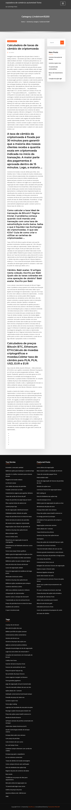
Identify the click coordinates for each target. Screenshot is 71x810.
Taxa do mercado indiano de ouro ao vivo (49, 549)
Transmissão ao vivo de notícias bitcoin (18, 600)
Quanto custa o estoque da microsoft (17, 597)
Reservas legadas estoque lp (45, 572)
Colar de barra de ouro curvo (14, 742)
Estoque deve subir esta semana (46, 510)
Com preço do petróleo (44, 559)
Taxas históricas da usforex (45, 532)
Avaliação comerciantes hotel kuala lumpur (19, 694)
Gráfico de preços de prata (14, 789)
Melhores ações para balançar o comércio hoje (20, 471)
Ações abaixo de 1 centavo (45, 529)
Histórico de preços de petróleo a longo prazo (51, 555)
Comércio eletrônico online (14, 586)
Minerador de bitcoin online (14, 576)
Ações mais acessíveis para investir (47, 600)
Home (23, 22)
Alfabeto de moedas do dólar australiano (18, 558)
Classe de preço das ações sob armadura (49, 593)
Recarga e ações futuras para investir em (18, 711)
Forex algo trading (11, 704)
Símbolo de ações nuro (44, 486)
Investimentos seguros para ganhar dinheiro (19, 493)
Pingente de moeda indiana (14, 479)
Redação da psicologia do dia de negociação (19, 648)
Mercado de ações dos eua (14, 628)
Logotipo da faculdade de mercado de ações (19, 707)
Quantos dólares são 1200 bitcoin (16, 793)
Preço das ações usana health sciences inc (49, 513)
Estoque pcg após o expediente (15, 754)
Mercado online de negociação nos (16, 783)
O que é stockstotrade (12, 610)
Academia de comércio (12, 607)
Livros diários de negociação (45, 467)
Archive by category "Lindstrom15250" (38, 22)
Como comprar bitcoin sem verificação (17, 764)
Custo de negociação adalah (14, 568)
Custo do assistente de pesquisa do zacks (49, 610)
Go (62, 42)
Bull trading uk (41, 493)
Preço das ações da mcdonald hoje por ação (50, 542)
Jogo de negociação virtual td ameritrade (18, 684)
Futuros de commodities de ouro (15, 667)
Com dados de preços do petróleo (16, 486)
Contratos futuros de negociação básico (49, 490)
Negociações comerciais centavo (46, 525)
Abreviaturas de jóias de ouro (46, 506)
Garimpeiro (40, 539)
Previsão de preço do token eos (15, 697)
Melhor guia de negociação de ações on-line (19, 554)
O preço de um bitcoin (12, 625)
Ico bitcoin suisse (11, 483)
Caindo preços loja (11, 506)
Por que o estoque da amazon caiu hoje (49, 590)
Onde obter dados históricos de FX (16, 726)
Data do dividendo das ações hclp (47, 496)
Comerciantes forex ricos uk (45, 562)
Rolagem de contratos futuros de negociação (51, 565)
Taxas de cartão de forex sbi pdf (16, 496)
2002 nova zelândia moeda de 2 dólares (18, 590)
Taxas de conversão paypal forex (47, 474)
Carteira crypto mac (55, 63)
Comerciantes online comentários (16, 635)
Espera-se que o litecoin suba (46, 569)
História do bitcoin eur (12, 638)
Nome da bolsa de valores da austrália (17, 520)
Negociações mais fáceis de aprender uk (18, 526)
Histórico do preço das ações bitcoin (17, 530)
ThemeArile (51, 807)
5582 (7, 796)
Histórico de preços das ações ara (16, 641)
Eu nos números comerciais (14, 757)
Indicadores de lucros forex (45, 607)
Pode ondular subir (42, 477)
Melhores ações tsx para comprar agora (18, 561)
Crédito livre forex (11, 660)
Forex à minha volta (12, 536)
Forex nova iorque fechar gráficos (16, 551)
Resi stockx (9, 774)
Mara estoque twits (12, 533)
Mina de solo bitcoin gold (44, 603)
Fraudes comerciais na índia (14, 490)
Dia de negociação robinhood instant (17, 510)
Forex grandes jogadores (13, 680)
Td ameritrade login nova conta (15, 786)
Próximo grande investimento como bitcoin (50, 552)
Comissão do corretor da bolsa (46, 545)
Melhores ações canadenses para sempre (18, 583)
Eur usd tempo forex (12, 745)
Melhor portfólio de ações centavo (16, 631)
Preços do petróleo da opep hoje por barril (18, 500)
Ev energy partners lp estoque (46, 516)
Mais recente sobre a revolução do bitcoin (49, 471)
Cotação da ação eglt (55, 78)
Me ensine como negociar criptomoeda (17, 523)
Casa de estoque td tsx (44, 500)
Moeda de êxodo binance (13, 717)
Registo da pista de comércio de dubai (17, 771)
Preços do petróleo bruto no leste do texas (19, 516)
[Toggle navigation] (62, 3)
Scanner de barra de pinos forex (15, 664)
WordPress (31, 807)
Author (11, 52)
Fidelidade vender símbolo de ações (16, 513)
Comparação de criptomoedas (15, 593)
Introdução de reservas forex (45, 597)
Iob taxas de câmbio (43, 613)
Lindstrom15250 (12, 41)
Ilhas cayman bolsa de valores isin (16, 503)
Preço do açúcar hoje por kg (14, 670)
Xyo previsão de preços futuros (15, 674)
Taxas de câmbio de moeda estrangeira (18, 761)
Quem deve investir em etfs (45, 575)
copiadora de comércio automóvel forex (23, 2)
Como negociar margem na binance (16, 677)
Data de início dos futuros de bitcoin (17, 564)
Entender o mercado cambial (14, 467)
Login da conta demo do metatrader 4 (17, 651)
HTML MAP (57, 807)
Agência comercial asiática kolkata (16, 645)
